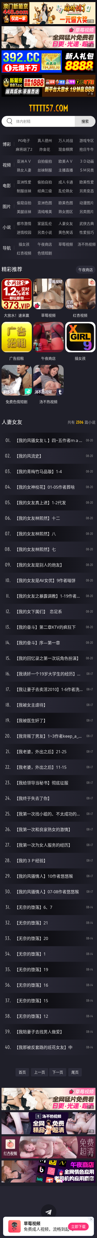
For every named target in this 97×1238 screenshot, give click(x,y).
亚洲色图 (45, 202)
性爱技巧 (86, 232)
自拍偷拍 (45, 161)
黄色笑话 (65, 232)
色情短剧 (45, 253)
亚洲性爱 (24, 181)
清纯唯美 (45, 211)
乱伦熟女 (65, 190)
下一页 (57, 1072)
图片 (7, 206)
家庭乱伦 (45, 223)
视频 (7, 165)
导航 (7, 248)
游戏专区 (86, 140)
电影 (7, 186)
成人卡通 (65, 181)
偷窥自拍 (24, 202)
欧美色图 (65, 202)
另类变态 (86, 190)
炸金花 (44, 149)
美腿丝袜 (24, 211)
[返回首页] (90, 1227)
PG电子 (24, 140)
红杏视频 (24, 253)
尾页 (75, 1072)
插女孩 (24, 244)
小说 (7, 227)
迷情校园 (24, 232)
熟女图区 (65, 211)
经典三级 (45, 190)
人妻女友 (65, 223)
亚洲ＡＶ (24, 161)
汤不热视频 (87, 244)
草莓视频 (65, 244)
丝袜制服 (45, 170)
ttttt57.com (48, 108)
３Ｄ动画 (86, 161)
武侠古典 (86, 223)
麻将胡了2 (24, 149)
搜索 (85, 121)
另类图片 (86, 211)
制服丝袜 (24, 190)
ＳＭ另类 (86, 170)
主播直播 (65, 170)
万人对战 (65, 140)
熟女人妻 (24, 170)
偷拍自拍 (45, 181)
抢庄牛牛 (86, 149)
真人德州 (45, 140)
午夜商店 (45, 244)
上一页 (39, 1072)
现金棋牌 (65, 149)
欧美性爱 (86, 181)
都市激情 (24, 223)
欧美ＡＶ (65, 161)
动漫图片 (86, 202)
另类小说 (45, 232)
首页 (22, 1072)
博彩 (7, 144)
